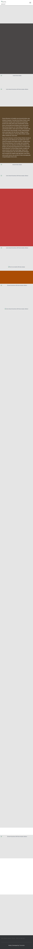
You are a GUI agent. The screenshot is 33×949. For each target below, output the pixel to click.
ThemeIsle (22, 945)
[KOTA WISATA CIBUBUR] (4, 3)
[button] (2, 267)
